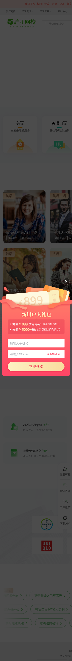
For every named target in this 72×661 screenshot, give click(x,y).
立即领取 (36, 366)
